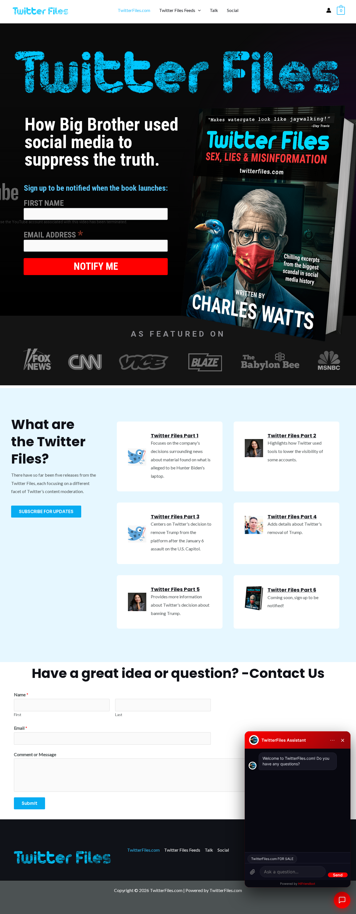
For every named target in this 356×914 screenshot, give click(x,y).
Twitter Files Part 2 (292, 435)
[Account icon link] (328, 10)
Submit (29, 803)
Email (20, 728)
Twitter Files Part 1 (174, 435)
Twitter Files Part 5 (175, 589)
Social (232, 10)
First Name (44, 203)
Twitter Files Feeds (177, 10)
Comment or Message (35, 754)
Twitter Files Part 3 (175, 516)
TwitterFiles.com (134, 10)
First (17, 714)
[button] (198, 10)
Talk (214, 10)
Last (118, 714)
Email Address (53, 234)
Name (21, 694)
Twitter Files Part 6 (292, 589)
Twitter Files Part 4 (292, 516)
